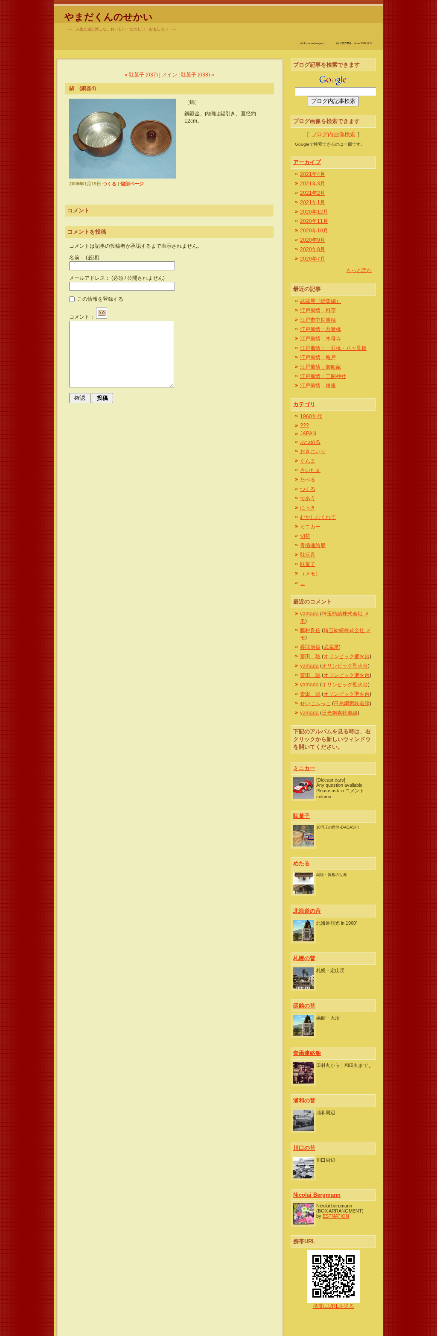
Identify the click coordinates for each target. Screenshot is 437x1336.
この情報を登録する (99, 299)
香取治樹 (310, 647)
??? (304, 425)
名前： (84, 258)
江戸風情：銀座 (318, 386)
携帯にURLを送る (333, 1306)
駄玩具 (307, 555)
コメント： (82, 317)
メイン (169, 75)
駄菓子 (307, 564)
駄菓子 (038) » (197, 75)
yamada (309, 614)
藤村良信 (310, 630)
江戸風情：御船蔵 (320, 367)
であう (307, 498)
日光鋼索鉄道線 (352, 703)
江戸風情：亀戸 (318, 357)
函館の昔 (304, 1005)
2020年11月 (314, 221)
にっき (307, 508)
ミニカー (310, 527)
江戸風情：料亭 (318, 310)
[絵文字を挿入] (101, 317)
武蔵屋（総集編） (320, 301)
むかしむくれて (318, 517)
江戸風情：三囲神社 (323, 376)
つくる (109, 183)
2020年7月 (312, 259)
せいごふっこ (315, 703)
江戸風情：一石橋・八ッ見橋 (333, 348)
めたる (301, 863)
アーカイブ (307, 162)
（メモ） (310, 574)
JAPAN (308, 434)
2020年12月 (314, 212)
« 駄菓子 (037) (141, 75)
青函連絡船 (313, 545)
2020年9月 (312, 240)
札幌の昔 (304, 958)
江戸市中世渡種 (318, 320)
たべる (307, 480)
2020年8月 (312, 249)
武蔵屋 (331, 647)
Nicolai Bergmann (317, 1195)
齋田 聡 (310, 656)
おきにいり (313, 451)
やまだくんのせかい (108, 17)
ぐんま (307, 461)
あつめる (310, 442)
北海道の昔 (307, 911)
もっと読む (359, 270)
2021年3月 (312, 184)
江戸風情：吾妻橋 (320, 329)
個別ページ (132, 183)
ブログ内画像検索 (333, 134)
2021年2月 (312, 193)
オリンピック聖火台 (346, 656)
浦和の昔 (304, 1100)
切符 (305, 536)
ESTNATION (336, 1216)
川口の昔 (304, 1148)
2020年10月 (314, 231)
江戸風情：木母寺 (320, 339)
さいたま (310, 470)
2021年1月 (312, 202)
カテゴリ (304, 404)
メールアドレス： (117, 278)
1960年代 (311, 416)
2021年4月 (312, 174)
